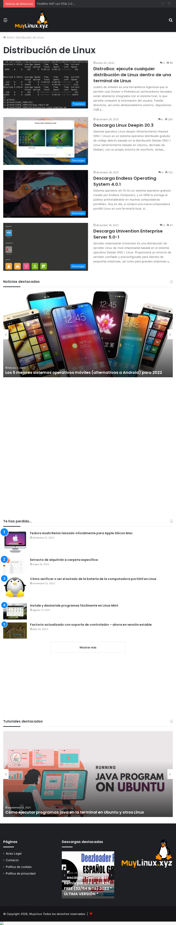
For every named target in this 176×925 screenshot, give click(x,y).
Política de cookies (19, 867)
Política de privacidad (20, 873)
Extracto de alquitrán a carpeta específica (64, 560)
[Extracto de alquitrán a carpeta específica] (15, 566)
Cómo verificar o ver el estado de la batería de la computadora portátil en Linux (93, 579)
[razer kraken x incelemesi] (88, 923)
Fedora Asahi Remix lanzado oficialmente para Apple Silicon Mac (81, 533)
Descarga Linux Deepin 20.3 (123, 125)
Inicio (10, 37)
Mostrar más (88, 647)
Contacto (12, 860)
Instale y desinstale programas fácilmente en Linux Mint (74, 605)
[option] (88, 875)
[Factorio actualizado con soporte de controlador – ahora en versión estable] (15, 630)
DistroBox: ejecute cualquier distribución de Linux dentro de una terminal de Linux (132, 75)
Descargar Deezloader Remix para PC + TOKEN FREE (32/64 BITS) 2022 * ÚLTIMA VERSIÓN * (88, 885)
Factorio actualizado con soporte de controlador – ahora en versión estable (91, 624)
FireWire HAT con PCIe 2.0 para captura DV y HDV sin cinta (76, 3)
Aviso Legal (13, 853)
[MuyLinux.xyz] (31, 20)
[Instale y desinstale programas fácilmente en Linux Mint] (15, 611)
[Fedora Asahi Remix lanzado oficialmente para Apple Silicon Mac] (15, 543)
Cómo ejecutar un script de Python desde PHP (104, 812)
